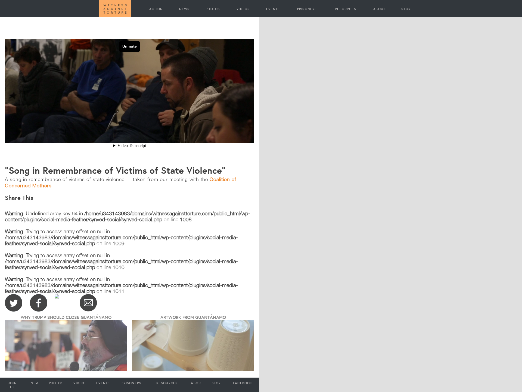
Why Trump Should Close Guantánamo (66, 317)
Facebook (242, 383)
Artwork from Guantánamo (193, 317)
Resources (345, 9)
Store (407, 9)
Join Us (12, 385)
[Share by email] (88, 303)
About (379, 9)
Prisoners (307, 9)
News (184, 9)
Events (273, 9)
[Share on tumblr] (63, 303)
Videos (243, 9)
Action (156, 9)
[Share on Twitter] (13, 303)
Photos (213, 9)
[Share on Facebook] (38, 303)
